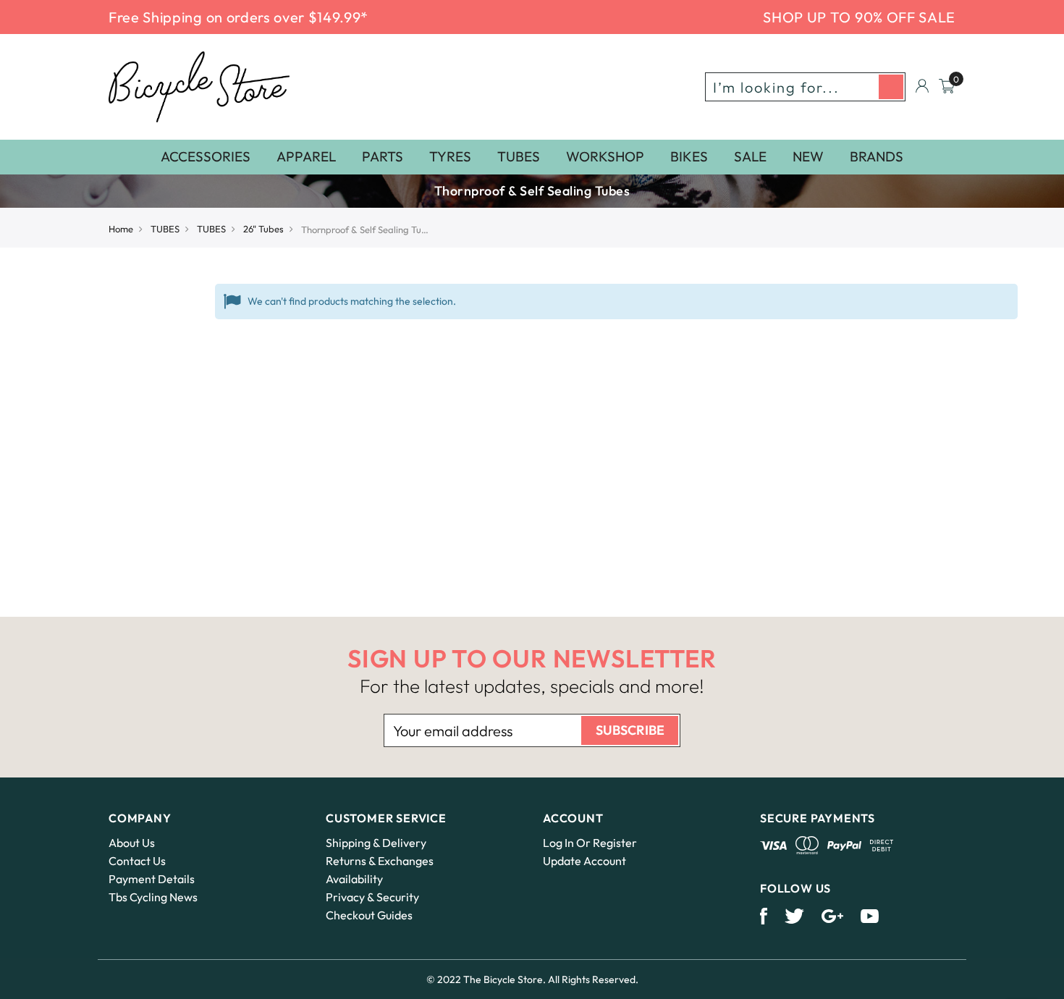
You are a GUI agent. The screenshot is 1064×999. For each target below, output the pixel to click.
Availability (354, 879)
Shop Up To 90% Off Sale (859, 17)
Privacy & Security (372, 897)
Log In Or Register (590, 842)
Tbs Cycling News (153, 897)
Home (121, 229)
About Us (132, 842)
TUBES (165, 229)
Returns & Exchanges (380, 860)
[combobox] (805, 86)
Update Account (584, 860)
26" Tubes (263, 229)
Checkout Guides (369, 915)
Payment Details (152, 879)
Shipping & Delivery (376, 842)
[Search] (891, 87)
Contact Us (137, 860)
